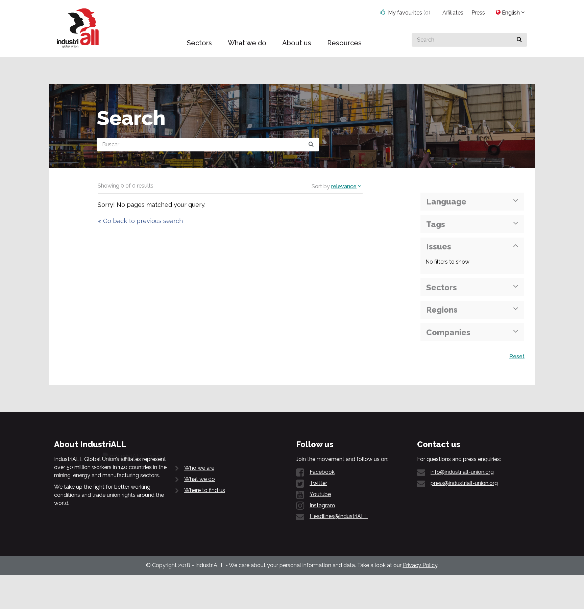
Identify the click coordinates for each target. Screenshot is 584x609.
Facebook (322, 472)
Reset (517, 356)
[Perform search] (519, 40)
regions (442, 310)
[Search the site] (311, 145)
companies (448, 332)
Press (478, 12)
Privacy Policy (420, 565)
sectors (441, 287)
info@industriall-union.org (462, 472)
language (446, 201)
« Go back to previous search (140, 220)
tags (435, 224)
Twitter (318, 483)
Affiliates (452, 12)
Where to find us (204, 490)
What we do (199, 479)
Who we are (199, 468)
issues (438, 246)
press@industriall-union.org (464, 483)
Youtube (320, 494)
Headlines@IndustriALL (339, 516)
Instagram (322, 505)
